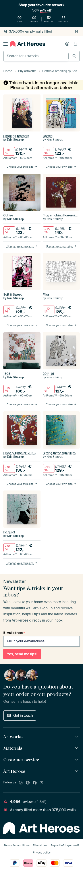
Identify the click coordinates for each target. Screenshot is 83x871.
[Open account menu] (67, 44)
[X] (41, 783)
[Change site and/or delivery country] (76, 31)
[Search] (74, 56)
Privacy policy (41, 852)
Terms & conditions (17, 845)
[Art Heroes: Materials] (77, 748)
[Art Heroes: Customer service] (77, 760)
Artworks (13, 736)
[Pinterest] (27, 783)
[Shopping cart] (75, 44)
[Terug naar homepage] (27, 44)
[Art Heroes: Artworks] (77, 737)
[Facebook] (34, 783)
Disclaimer (40, 845)
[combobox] (36, 56)
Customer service (21, 759)
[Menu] (5, 44)
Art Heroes (14, 771)
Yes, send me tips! (22, 654)
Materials (12, 748)
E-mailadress (14, 632)
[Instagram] (20, 783)
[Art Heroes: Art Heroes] (77, 771)
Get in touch (23, 715)
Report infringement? (64, 845)
